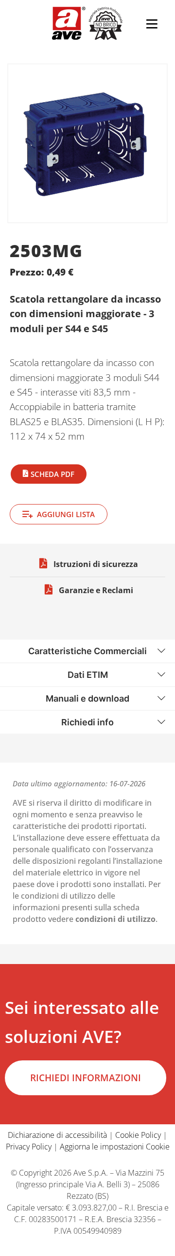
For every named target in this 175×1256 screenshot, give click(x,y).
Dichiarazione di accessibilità (57, 1135)
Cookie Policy (138, 1135)
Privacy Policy (29, 1146)
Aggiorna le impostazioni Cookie (115, 1146)
